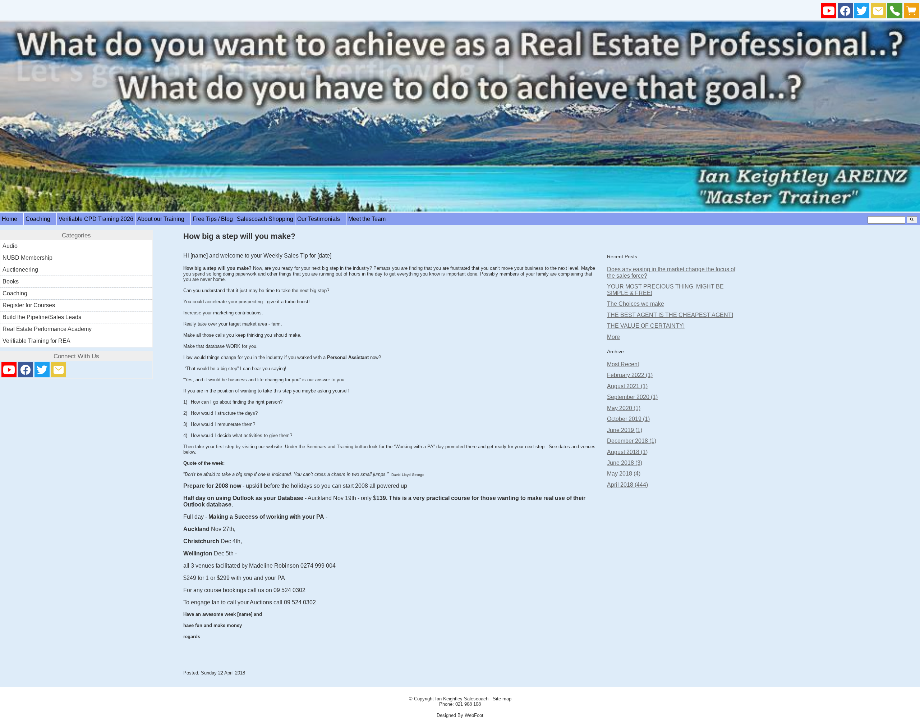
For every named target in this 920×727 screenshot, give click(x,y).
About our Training (163, 219)
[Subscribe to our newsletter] (878, 12)
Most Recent (623, 364)
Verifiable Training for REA (36, 341)
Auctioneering (20, 270)
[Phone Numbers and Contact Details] (894, 12)
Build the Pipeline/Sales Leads (42, 317)
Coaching (40, 219)
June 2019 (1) (624, 430)
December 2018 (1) (631, 441)
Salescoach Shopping (265, 219)
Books (11, 281)
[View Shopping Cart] (911, 12)
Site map (502, 698)
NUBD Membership (27, 258)
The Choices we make (635, 304)
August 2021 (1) (627, 386)
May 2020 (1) (623, 408)
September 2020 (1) (632, 397)
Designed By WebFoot (460, 715)
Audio (10, 246)
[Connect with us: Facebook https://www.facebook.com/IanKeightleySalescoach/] (845, 12)
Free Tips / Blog (213, 219)
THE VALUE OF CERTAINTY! (646, 326)
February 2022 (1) (630, 375)
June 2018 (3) (624, 463)
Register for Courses (29, 305)
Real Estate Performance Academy (47, 329)
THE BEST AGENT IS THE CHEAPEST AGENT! (670, 315)
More (613, 337)
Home (12, 219)
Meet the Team (369, 219)
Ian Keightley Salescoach (461, 698)
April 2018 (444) (627, 485)
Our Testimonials (320, 219)
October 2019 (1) (628, 419)
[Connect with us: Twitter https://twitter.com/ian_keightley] (861, 12)
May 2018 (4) (623, 474)
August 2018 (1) (627, 452)
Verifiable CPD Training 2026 (96, 219)
